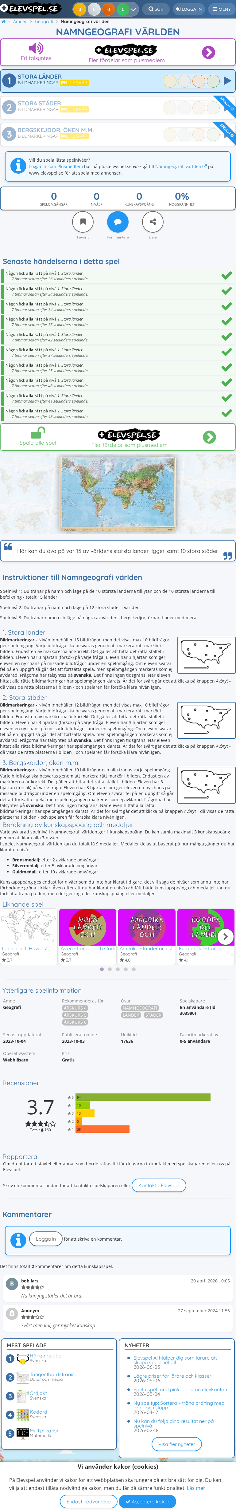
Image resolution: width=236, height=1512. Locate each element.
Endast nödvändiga (89, 1501)
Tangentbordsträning (54, 1374)
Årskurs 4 (75, 1008)
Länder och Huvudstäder (30, 948)
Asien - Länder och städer (90, 948)
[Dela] (153, 222)
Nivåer (97, 204)
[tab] (102, 969)
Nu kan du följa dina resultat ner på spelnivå (173, 1423)
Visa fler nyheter (176, 1444)
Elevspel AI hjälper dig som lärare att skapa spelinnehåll (175, 1360)
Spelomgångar (54, 204)
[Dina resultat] (134, 9)
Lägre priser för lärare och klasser (172, 1376)
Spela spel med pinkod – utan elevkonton (180, 1389)
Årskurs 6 (75, 1022)
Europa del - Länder (201, 948)
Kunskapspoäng (139, 204)
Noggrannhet (182, 204)
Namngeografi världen (179, 166)
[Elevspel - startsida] (31, 8)
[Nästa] (225, 936)
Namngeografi (140, 1008)
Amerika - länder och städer (151, 948)
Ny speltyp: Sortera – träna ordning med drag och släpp (179, 1405)
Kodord (38, 1412)
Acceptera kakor (149, 1501)
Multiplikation (45, 1430)
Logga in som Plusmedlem (56, 166)
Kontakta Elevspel (159, 1185)
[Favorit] (83, 222)
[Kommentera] (118, 222)
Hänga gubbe (45, 1356)
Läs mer (196, 1488)
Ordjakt (38, 1393)
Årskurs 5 (75, 1015)
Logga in (46, 1239)
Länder (131, 1015)
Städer (153, 1015)
